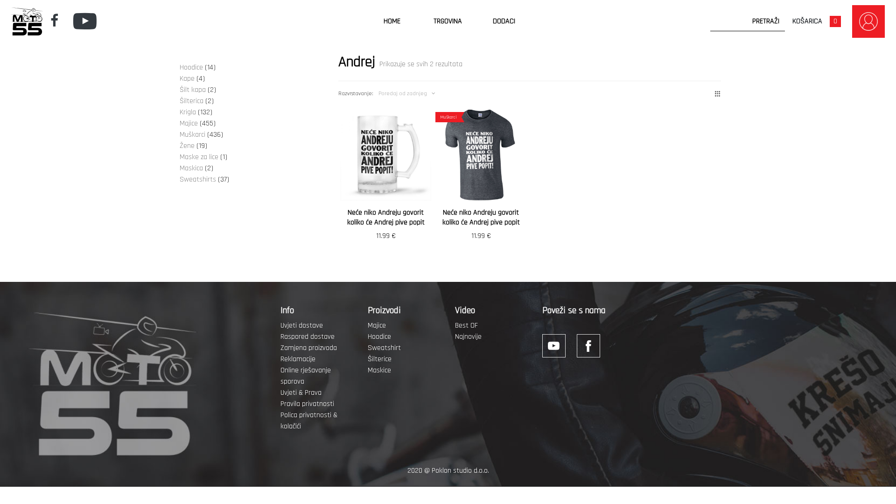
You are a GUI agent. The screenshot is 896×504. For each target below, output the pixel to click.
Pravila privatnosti (307, 404)
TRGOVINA (448, 21)
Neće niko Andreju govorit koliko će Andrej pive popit (386, 217)
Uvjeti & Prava (301, 393)
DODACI (504, 21)
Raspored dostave (307, 337)
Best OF (466, 325)
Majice (377, 325)
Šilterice (380, 359)
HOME (392, 21)
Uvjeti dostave (301, 325)
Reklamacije (297, 359)
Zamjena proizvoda (308, 348)
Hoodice (379, 337)
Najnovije (468, 337)
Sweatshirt (384, 348)
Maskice (379, 370)
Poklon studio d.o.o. (460, 471)
